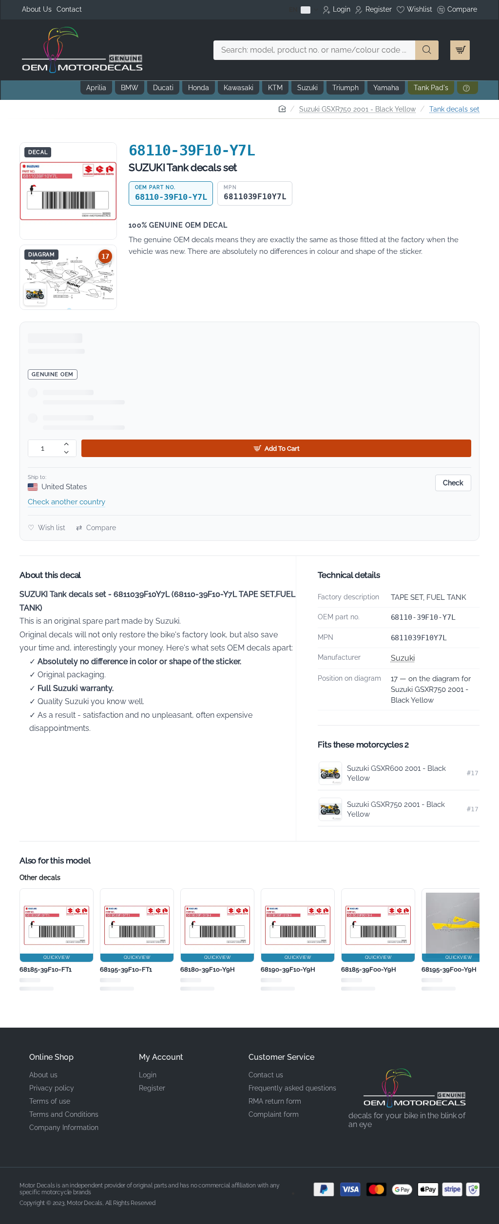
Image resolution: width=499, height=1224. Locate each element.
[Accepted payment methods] (390, 1189)
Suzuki (403, 658)
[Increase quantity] (66, 444)
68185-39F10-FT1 (45, 969)
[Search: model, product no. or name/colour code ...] (427, 50)
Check (453, 483)
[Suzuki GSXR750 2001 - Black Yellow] (35, 294)
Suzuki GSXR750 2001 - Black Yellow (357, 109)
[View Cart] (460, 50)
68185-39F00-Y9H (368, 969)
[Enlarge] (68, 191)
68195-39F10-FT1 (126, 969)
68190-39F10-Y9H (288, 969)
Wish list (46, 527)
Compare (96, 527)
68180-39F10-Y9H (207, 969)
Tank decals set (454, 109)
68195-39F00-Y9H (449, 969)
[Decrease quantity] (66, 452)
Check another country (66, 501)
